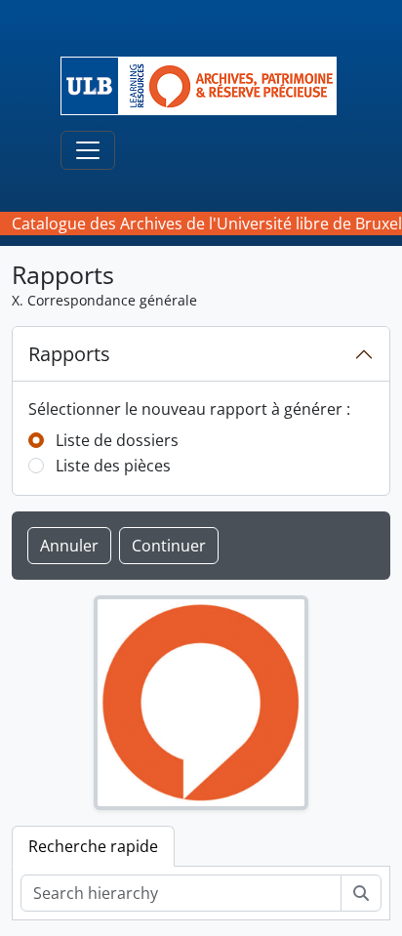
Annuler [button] (69, 545)
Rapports (69, 354)
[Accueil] (206, 86)
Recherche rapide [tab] (93, 846)
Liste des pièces (113, 465)
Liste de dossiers (117, 440)
